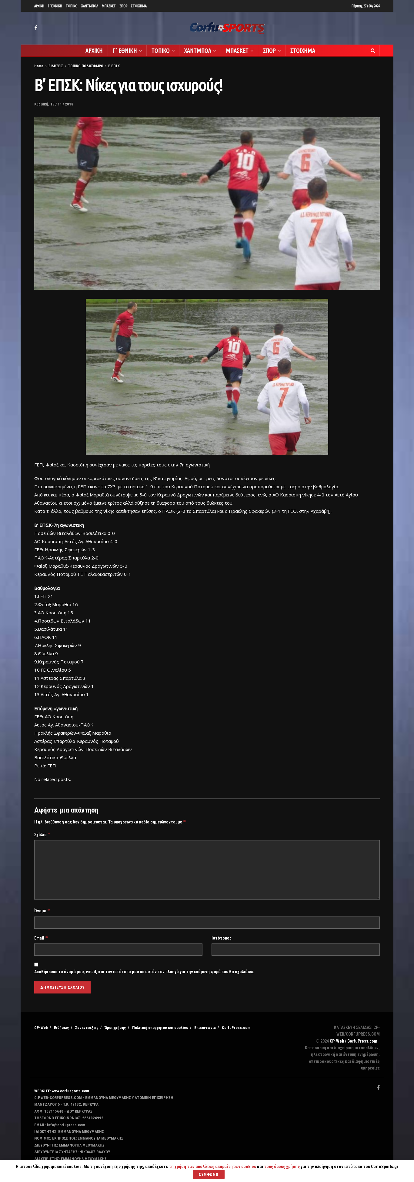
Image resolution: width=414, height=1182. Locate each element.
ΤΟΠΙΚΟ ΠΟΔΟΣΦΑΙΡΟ (85, 66)
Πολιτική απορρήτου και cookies (160, 1027)
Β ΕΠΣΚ (114, 66)
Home (39, 66)
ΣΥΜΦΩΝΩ (209, 1174)
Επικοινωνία (205, 1027)
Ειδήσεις (61, 1027)
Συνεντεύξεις (86, 1027)
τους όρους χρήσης (282, 1166)
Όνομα (42, 910)
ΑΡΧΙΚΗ (39, 6)
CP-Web (41, 1027)
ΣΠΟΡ (123, 6)
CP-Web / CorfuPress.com (353, 1041)
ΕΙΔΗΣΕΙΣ (55, 66)
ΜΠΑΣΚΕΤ (109, 6)
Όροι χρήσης (115, 1027)
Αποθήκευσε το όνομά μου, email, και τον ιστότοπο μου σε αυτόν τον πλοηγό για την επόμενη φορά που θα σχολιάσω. (144, 971)
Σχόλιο (42, 834)
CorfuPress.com (236, 1027)
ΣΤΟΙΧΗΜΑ (139, 6)
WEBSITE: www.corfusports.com (61, 1091)
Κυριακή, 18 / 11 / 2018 (53, 104)
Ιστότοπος (222, 938)
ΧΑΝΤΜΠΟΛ (89, 6)
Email (41, 938)
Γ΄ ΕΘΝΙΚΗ (55, 6)
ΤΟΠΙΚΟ (72, 6)
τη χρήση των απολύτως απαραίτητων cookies (212, 1166)
